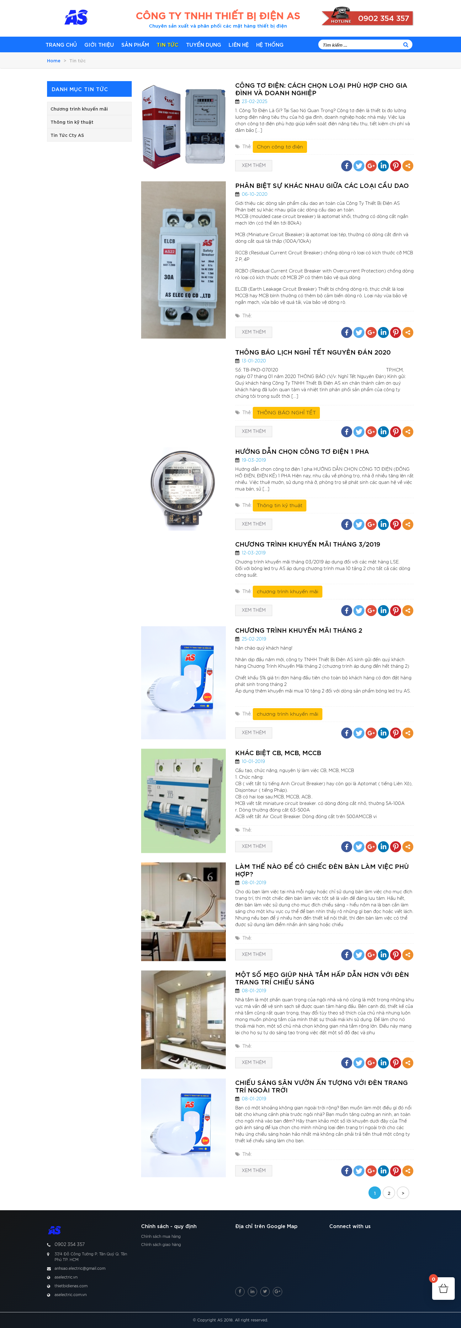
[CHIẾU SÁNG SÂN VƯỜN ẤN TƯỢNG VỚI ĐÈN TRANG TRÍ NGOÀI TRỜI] (183, 1127)
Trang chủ (61, 44)
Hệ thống (269, 44)
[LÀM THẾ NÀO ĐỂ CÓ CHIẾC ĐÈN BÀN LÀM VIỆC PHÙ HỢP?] (183, 911)
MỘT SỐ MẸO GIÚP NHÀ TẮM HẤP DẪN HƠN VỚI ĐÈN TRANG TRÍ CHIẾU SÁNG (322, 977)
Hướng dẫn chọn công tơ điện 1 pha (302, 451)
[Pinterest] (395, 165)
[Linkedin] (383, 165)
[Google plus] (371, 165)
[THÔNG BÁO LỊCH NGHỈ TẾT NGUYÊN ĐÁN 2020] (183, 393)
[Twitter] (358, 165)
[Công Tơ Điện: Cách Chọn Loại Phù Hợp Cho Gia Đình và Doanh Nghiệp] (183, 126)
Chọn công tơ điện (280, 146)
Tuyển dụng (203, 44)
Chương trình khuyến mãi (79, 109)
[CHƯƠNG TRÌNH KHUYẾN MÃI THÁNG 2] (183, 682)
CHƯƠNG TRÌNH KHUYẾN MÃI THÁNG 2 (298, 630)
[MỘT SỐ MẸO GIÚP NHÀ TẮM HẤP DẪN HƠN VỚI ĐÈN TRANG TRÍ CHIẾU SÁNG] (183, 1019)
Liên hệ (239, 44)
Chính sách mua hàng (161, 1236)
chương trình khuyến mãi (287, 591)
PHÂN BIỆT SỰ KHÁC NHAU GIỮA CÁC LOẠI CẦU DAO (322, 185)
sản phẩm (135, 44)
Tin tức (167, 44)
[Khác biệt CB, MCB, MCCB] (183, 801)
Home (54, 60)
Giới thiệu (99, 44)
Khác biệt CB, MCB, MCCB (278, 752)
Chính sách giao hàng (161, 1245)
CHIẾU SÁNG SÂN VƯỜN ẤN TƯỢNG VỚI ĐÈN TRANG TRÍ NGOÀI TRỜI (321, 1085)
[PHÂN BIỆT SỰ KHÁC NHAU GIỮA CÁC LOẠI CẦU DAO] (183, 260)
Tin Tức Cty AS (67, 135)
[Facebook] (346, 165)
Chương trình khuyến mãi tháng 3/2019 (307, 543)
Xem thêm (254, 165)
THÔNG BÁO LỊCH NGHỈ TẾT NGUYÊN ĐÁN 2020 (313, 351)
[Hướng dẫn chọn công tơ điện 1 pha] (183, 489)
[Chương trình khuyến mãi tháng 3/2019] (183, 578)
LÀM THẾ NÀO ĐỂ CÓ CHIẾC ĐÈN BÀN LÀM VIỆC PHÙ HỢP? (322, 869)
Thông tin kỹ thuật (71, 122)
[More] (407, 165)
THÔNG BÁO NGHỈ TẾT (286, 412)
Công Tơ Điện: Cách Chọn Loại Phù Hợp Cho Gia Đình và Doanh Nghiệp (321, 88)
